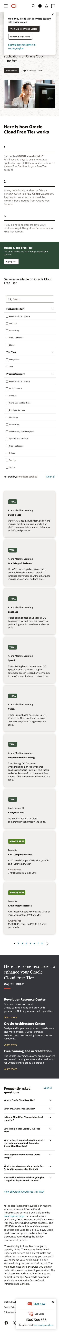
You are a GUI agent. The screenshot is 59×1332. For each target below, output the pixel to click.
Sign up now (11, 261)
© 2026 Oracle (10, 1302)
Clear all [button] (50, 476)
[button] (6, 6)
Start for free (11, 70)
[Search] (33, 6)
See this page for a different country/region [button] (22, 46)
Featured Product (15, 308)
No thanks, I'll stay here (20, 36)
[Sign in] (47, 6)
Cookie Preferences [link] (12, 1307)
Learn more (10, 1017)
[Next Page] (46, 943)
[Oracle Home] (13, 6)
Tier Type (11, 352)
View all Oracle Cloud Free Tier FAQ (24, 1191)
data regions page (14, 1216)
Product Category (15, 374)
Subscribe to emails (12, 1312)
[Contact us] (53, 6)
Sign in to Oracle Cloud (32, 70)
